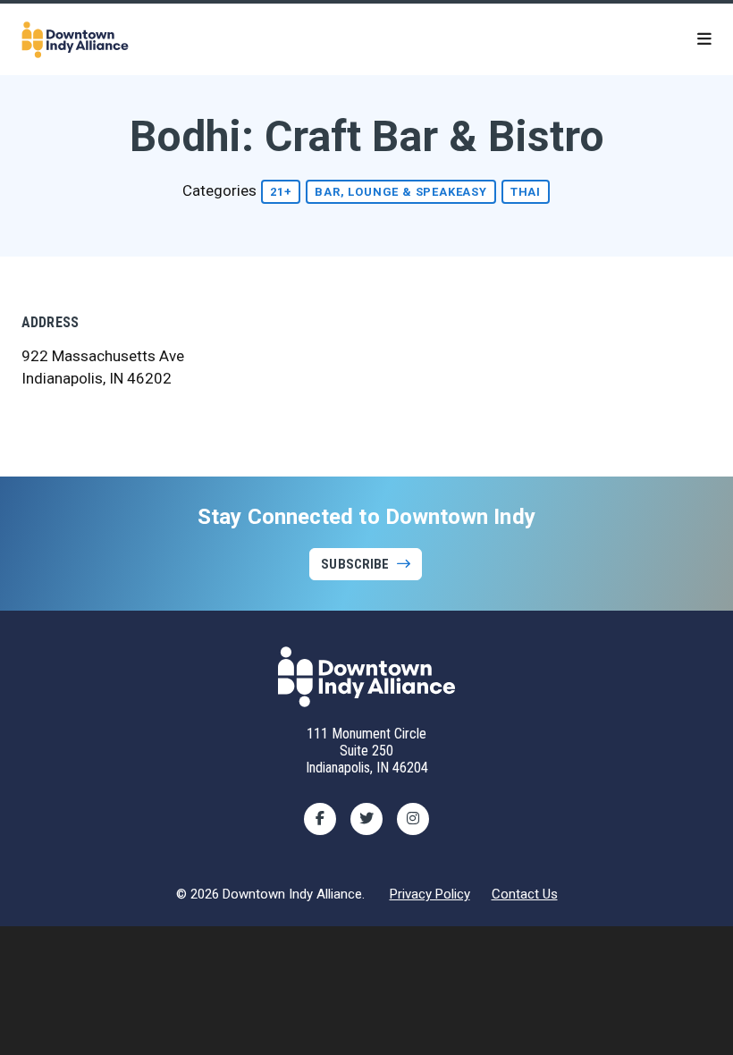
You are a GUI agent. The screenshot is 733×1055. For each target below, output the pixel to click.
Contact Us (525, 894)
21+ (280, 191)
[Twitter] (366, 819)
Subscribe (355, 564)
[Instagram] (413, 819)
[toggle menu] (704, 39)
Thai (525, 191)
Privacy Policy (430, 894)
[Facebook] (320, 819)
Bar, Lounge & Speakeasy (400, 191)
